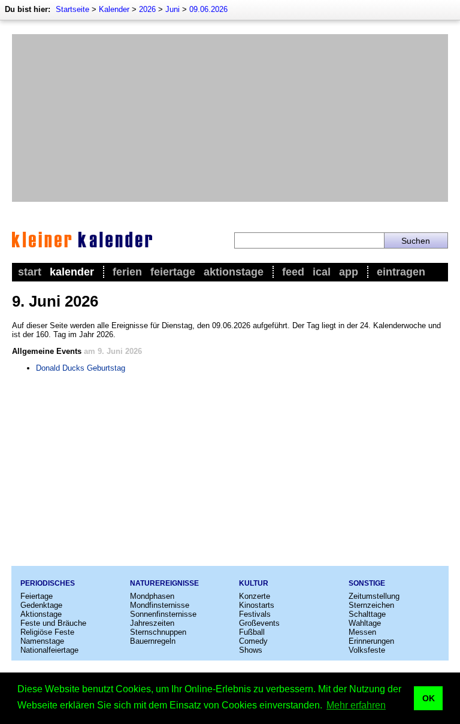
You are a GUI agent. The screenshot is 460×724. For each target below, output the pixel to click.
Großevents (259, 623)
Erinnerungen (371, 641)
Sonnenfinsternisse (163, 614)
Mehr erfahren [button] (356, 705)
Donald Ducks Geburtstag (80, 367)
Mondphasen (152, 596)
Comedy (253, 641)
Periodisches (47, 583)
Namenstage (42, 641)
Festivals (255, 614)
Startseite (72, 9)
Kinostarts (256, 605)
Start (29, 272)
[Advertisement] (230, 118)
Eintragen (401, 272)
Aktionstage (234, 272)
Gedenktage (41, 605)
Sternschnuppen (158, 632)
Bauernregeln (152, 641)
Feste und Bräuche (53, 623)
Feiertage (172, 272)
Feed (293, 272)
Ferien (127, 272)
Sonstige (367, 583)
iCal (322, 272)
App (348, 272)
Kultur (253, 583)
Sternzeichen (371, 605)
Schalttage (367, 614)
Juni (172, 9)
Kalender (114, 9)
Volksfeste (367, 650)
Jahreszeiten (152, 623)
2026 (147, 9)
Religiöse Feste (47, 632)
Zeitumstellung (374, 596)
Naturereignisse (164, 583)
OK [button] (428, 698)
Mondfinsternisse (159, 605)
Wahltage (365, 623)
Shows (250, 650)
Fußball (252, 632)
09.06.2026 (208, 9)
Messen (362, 632)
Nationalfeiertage (49, 650)
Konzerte (254, 596)
